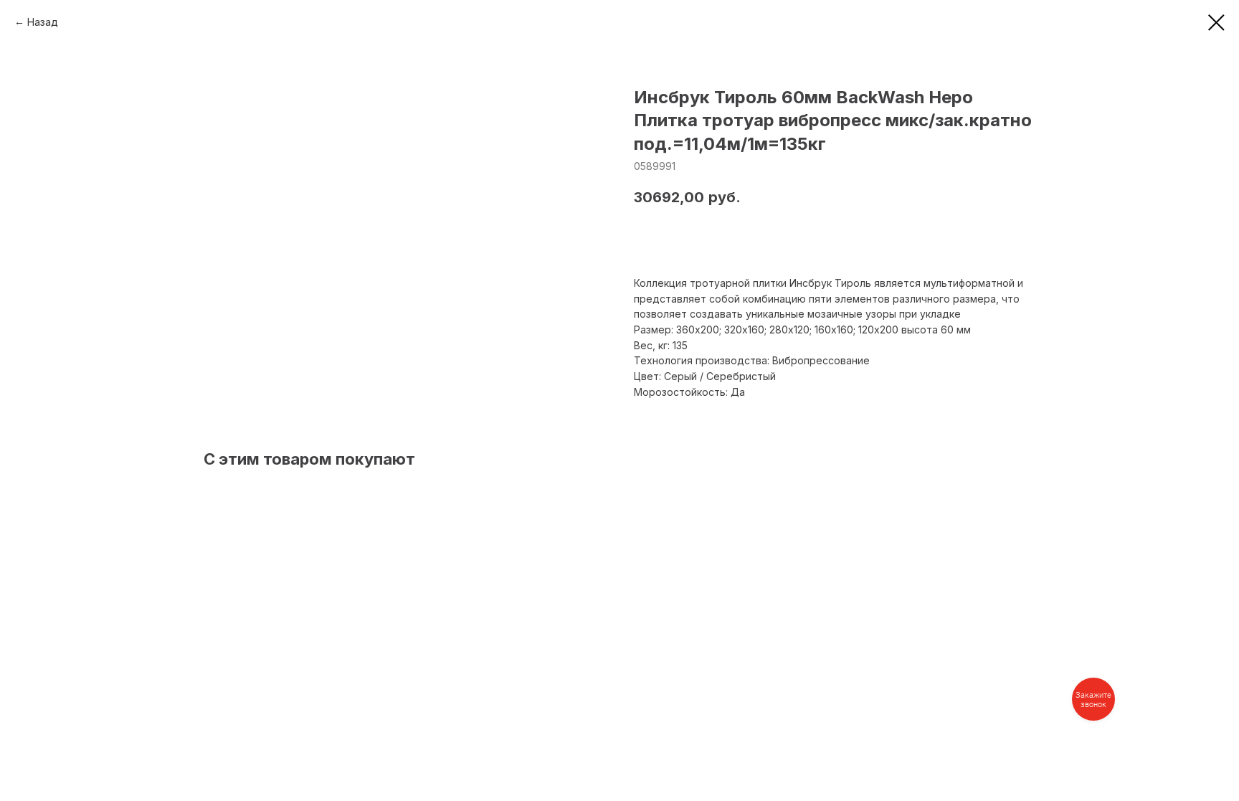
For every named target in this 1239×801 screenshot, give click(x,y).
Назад (42, 22)
